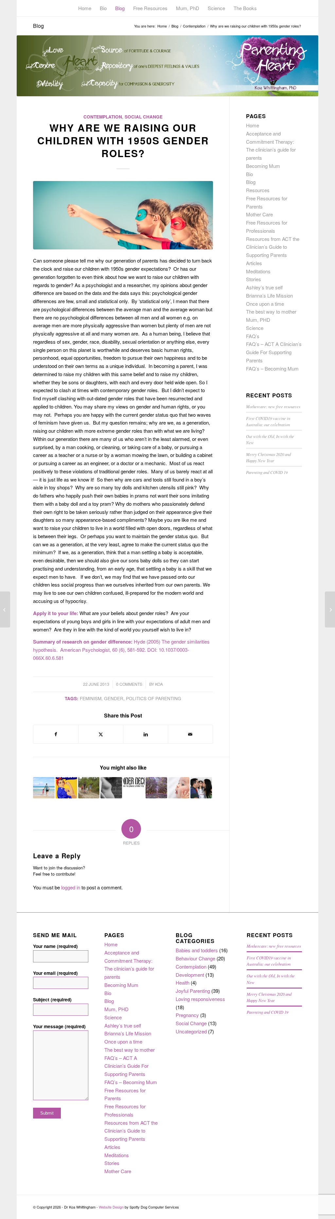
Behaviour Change (195, 958)
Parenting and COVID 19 (267, 472)
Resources (258, 190)
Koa (159, 684)
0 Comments (129, 684)
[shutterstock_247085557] (123, 215)
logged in (70, 887)
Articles (254, 263)
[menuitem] (85, 8)
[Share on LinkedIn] (145, 734)
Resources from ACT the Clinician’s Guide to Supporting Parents (272, 247)
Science (254, 327)
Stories (253, 279)
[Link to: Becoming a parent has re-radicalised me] (66, 788)
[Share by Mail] (190, 734)
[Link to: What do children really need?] (179, 788)
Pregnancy (187, 1014)
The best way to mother (271, 311)
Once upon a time (265, 303)
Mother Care (259, 214)
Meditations (258, 271)
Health (182, 982)
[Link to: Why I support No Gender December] (134, 782)
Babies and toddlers (197, 950)
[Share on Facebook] (55, 734)
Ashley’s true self (264, 287)
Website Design (111, 1207)
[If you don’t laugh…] (5, 609)
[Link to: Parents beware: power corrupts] (89, 788)
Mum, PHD (258, 319)
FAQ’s (252, 336)
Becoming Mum (263, 165)
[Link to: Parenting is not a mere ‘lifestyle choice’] (201, 788)
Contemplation (102, 117)
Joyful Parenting (193, 990)
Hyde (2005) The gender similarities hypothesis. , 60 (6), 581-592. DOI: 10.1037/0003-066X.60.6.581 (121, 649)
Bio (249, 174)
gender (113, 698)
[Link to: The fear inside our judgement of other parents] (156, 788)
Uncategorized (191, 1031)
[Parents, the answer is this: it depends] (330, 609)
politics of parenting (153, 698)
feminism (90, 698)
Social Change (144, 117)
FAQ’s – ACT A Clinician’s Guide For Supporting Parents (274, 352)
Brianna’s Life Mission (269, 295)
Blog (38, 25)
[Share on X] (101, 734)
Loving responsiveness (200, 998)
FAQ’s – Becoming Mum (272, 368)
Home (252, 125)
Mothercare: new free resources (273, 406)
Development (190, 974)
